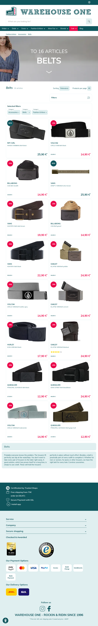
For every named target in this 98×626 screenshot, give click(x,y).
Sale (73, 28)
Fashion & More (37, 28)
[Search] (89, 21)
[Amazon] (11, 568)
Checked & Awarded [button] (16, 537)
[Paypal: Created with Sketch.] (44, 568)
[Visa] (33, 568)
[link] (27, 138)
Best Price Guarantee (44, 2)
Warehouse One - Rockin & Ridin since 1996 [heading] (49, 615)
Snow (23, 28)
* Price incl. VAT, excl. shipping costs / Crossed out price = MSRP (49, 619)
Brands (63, 28)
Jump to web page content (10, 1)
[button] (13, 112)
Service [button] (10, 519)
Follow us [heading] (46, 602)
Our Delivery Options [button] (17, 584)
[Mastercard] (22, 568)
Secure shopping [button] (14, 531)
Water (4, 28)
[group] (22, 488)
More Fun (52, 28)
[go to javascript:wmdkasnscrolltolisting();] (49, 72)
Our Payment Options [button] (17, 560)
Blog (81, 28)
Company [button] (11, 525)
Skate (14, 28)
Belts (49, 60)
